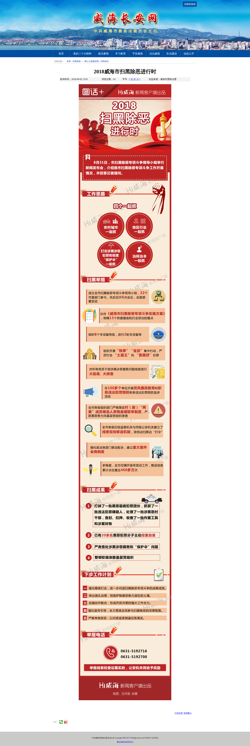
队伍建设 (172, 53)
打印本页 (179, 713)
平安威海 (137, 53)
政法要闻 (103, 53)
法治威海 (154, 53)
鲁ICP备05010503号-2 (125, 742)
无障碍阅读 (190, 4)
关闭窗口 (187, 713)
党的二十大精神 (82, 53)
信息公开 (189, 53)
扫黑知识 (105, 61)
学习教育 (120, 53)
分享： (56, 722)
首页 (61, 53)
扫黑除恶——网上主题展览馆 (85, 61)
